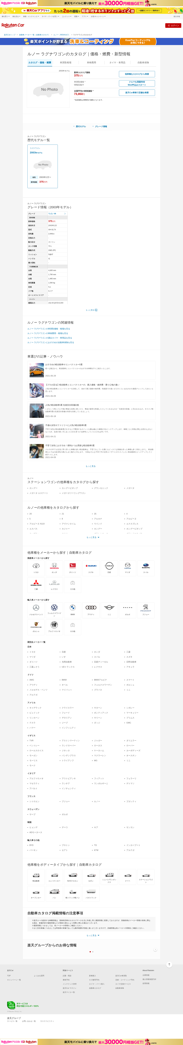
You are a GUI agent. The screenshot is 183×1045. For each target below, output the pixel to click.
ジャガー (98, 740)
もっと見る (90, 310)
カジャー (66, 529)
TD (95, 845)
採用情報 (146, 983)
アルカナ (98, 519)
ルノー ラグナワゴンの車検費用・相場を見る (47, 333)
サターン (98, 708)
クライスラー (68, 708)
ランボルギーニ (101, 783)
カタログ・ (39, 62)
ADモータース (35, 832)
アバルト (33, 788)
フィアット (99, 778)
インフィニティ (69, 728)
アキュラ (130, 667)
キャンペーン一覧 (14, 980)
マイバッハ (67, 690)
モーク (32, 765)
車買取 (65, 62)
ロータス (98, 745)
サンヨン (130, 827)
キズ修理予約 (94, 980)
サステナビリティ (47, 1021)
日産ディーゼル (101, 662)
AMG (31, 680)
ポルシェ (130, 685)
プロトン (66, 845)
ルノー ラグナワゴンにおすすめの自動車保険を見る (50, 342)
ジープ (65, 723)
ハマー (32, 728)
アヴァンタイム (69, 524)
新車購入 (92, 976)
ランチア (66, 783)
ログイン (175, 25)
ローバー (130, 745)
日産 (64, 652)
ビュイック (34, 713)
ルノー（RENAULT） (61, 35)
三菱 (128, 652)
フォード (66, 713)
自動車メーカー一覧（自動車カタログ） (34, 35)
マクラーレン (100, 755)
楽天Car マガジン (69, 988)
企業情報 (146, 975)
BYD (31, 845)
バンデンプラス (69, 755)
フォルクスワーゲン (103, 685)
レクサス (98, 667)
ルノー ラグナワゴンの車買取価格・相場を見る (48, 329)
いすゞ (65, 657)
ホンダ (97, 652)
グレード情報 (101, 126)
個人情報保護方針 (149, 979)
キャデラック (35, 708)
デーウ (65, 827)
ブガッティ (131, 801)
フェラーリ (131, 778)
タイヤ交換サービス (123, 984)
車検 (91, 62)
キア (96, 827)
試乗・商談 (67, 976)
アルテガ (33, 695)
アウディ (33, 685)
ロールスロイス (36, 750)
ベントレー (34, 745)
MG (95, 760)
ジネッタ (66, 750)
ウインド (98, 524)
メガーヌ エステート (38, 493)
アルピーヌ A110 (37, 524)
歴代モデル (81, 126)
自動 (143, 62)
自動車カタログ (95, 988)
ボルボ (65, 814)
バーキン (33, 850)
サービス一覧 (12, 1021)
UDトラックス (68, 667)
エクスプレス (132, 524)
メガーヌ (130, 488)
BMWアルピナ (100, 680)
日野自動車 (131, 662)
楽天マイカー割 (69, 992)
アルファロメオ (36, 778)
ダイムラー (131, 740)
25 (95, 514)
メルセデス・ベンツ (38, 690)
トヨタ (32, 652)
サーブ (32, 814)
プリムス (130, 718)
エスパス (33, 529)
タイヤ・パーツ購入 (97, 984)
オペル (65, 685)
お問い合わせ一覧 (29, 1021)
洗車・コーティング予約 (124, 980)
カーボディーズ (133, 750)
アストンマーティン (71, 740)
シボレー (130, 708)
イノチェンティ (69, 788)
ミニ (128, 690)
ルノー (97, 801)
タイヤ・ (117, 62)
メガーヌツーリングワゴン (74, 493)
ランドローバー (69, 745)
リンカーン (34, 718)
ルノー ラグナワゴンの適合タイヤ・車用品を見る (49, 338)
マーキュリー (132, 713)
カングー (33, 488)
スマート (130, 680)
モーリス (33, 760)
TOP (9, 976)
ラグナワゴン (35, 148)
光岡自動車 (67, 662)
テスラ (32, 723)
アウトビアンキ (69, 778)
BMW (64, 680)
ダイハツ (33, 662)
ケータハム (99, 750)
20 (30, 514)
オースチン (131, 755)
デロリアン (67, 718)
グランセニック (101, 488)
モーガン (33, 755)
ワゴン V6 (52, 214)
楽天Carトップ (9, 35)
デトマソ (130, 783)
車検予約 (66, 980)
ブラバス (98, 690)
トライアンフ (68, 760)
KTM (96, 850)
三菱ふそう (34, 667)
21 (63, 514)
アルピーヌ (131, 519)
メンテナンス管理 (69, 984)
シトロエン (34, 801)
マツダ (32, 657)
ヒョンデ (33, 827)
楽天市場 (177, 16)
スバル (97, 657)
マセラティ (34, 783)
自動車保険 (119, 988)
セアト (65, 850)
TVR (31, 740)
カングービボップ (70, 488)
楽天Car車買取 (121, 976)
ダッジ (97, 723)
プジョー (66, 801)
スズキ (129, 657)
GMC (128, 723)
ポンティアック (101, 713)
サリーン (98, 718)
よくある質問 (39, 976)
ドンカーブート (133, 845)
